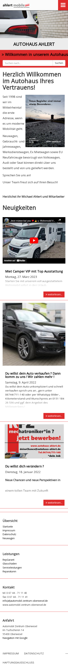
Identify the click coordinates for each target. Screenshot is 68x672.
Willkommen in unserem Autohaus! (36, 54)
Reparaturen (9, 571)
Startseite (8, 526)
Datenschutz (9, 534)
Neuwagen (9, 538)
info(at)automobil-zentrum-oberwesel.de (25, 600)
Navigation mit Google (15, 638)
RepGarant (8, 559)
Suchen (59, 63)
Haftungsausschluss (18, 662)
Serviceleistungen (12, 567)
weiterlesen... (54, 294)
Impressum (9, 530)
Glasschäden (10, 563)
